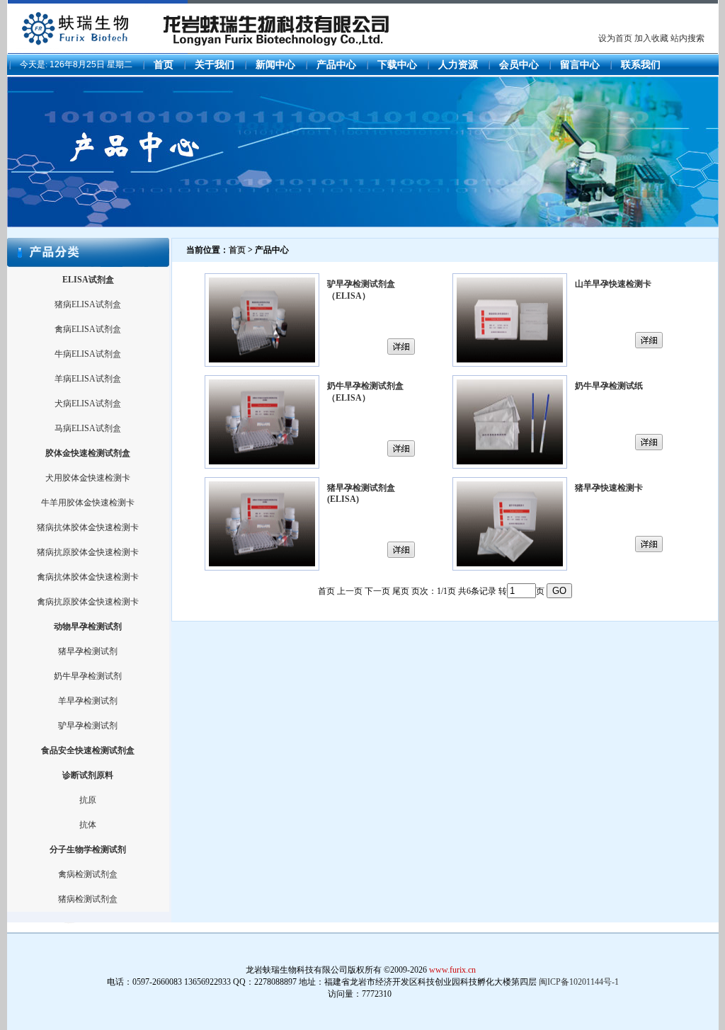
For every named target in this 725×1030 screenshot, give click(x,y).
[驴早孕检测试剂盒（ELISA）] (262, 364)
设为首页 (615, 38)
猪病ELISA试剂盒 (88, 304)
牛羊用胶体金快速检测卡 (88, 503)
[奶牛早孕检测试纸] (509, 466)
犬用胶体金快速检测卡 (87, 478)
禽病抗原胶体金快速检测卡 (88, 602)
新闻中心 (275, 64)
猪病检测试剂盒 (88, 899)
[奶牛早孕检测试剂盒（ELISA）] (262, 466)
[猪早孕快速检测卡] (509, 568)
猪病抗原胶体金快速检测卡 (88, 552)
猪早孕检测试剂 (88, 651)
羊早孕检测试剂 (88, 701)
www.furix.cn (452, 970)
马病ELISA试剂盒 (88, 428)
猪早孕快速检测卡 (609, 488)
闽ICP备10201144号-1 (579, 982)
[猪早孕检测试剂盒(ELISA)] (262, 568)
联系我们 (641, 64)
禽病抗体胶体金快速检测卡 (88, 577)
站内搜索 (687, 38)
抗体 (87, 825)
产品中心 (336, 64)
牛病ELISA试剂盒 (88, 354)
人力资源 (458, 64)
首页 (163, 64)
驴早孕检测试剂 (88, 726)
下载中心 (397, 64)
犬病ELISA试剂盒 (88, 403)
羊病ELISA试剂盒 (88, 379)
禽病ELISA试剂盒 (88, 329)
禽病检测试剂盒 (88, 874)
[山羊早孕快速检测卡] (509, 364)
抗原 (87, 800)
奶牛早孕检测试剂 (88, 676)
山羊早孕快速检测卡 (613, 284)
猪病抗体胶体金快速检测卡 (88, 527)
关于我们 (214, 64)
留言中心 (580, 64)
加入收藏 (651, 38)
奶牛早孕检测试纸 (609, 386)
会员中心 (519, 64)
